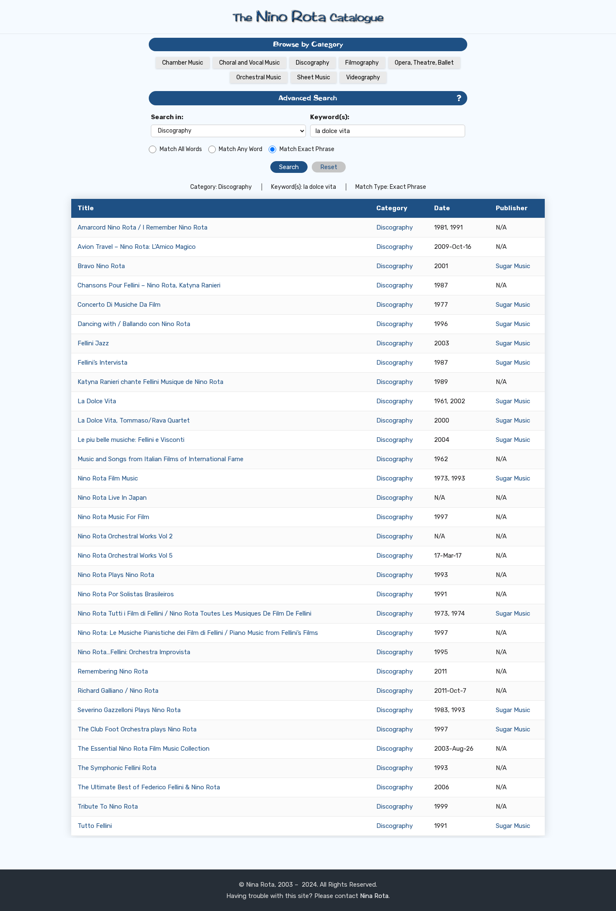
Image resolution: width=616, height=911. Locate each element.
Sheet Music (313, 77)
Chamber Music (182, 62)
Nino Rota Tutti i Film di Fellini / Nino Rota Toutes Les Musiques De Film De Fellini (194, 613)
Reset (328, 167)
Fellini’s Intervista (102, 362)
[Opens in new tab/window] (458, 98)
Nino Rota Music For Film (113, 517)
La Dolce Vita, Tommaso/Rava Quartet (134, 420)
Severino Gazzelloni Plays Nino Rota (129, 710)
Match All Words (181, 149)
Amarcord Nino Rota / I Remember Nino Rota (142, 227)
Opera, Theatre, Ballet (424, 62)
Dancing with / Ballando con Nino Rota (134, 324)
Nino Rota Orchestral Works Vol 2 (125, 536)
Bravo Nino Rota (101, 266)
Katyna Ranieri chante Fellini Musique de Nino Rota (150, 382)
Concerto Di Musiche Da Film (119, 304)
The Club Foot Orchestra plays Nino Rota (137, 729)
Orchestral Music (258, 77)
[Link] (308, 16)
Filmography (362, 62)
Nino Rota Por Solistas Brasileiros (126, 594)
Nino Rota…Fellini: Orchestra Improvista (134, 652)
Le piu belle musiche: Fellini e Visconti (131, 440)
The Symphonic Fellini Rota (117, 768)
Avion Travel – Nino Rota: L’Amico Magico (137, 247)
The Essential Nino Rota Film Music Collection (144, 748)
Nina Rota (374, 896)
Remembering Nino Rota (113, 671)
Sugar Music (513, 266)
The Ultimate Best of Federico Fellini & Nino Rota (149, 787)
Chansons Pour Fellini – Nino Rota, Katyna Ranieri (149, 285)
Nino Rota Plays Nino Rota (116, 575)
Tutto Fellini (95, 826)
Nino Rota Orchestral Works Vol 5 (125, 555)
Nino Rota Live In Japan (112, 497)
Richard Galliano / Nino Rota (118, 690)
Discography (312, 62)
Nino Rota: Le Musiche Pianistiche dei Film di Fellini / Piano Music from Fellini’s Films (198, 633)
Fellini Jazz (93, 343)
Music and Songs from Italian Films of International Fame (160, 459)
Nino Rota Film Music (108, 478)
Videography (363, 77)
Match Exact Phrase (307, 149)
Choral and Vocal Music (249, 62)
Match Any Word (240, 149)
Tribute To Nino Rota (108, 806)
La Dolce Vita (97, 401)
